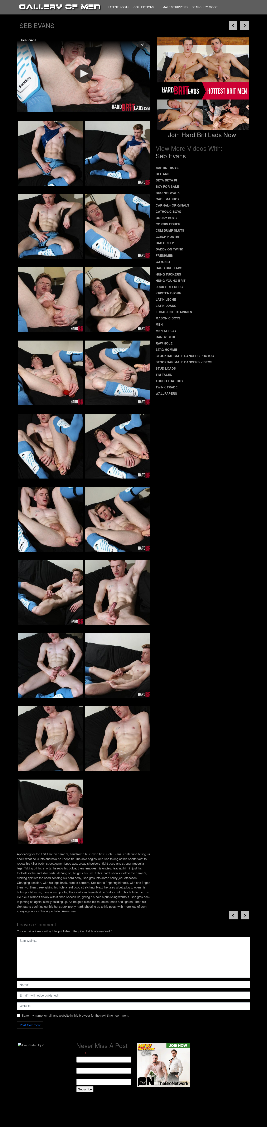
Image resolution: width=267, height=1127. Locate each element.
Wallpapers (166, 393)
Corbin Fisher (168, 224)
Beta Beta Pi (166, 180)
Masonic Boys (168, 318)
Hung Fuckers (168, 274)
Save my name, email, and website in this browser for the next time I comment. (75, 1015)
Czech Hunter (168, 236)
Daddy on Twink (169, 249)
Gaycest (163, 261)
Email (81, 1054)
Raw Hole (164, 343)
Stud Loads (166, 368)
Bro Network (168, 192)
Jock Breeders (169, 287)
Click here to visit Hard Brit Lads (43, 99)
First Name (84, 1065)
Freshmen (164, 255)
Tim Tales (164, 374)
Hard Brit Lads (169, 268)
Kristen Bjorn (168, 293)
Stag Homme (166, 349)
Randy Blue (166, 337)
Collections (144, 7)
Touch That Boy (169, 381)
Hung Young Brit (170, 280)
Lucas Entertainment (175, 312)
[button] (142, 45)
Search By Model (205, 7)
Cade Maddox (167, 199)
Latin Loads (166, 305)
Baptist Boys (167, 167)
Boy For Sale (167, 186)
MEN (159, 324)
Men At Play (166, 330)
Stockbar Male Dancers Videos (184, 362)
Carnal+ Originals (172, 205)
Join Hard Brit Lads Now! (203, 134)
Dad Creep (165, 243)
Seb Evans (171, 155)
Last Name (83, 1076)
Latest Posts (118, 7)
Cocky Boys (166, 218)
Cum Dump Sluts (170, 230)
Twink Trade (167, 387)
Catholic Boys (168, 211)
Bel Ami (162, 174)
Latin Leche (166, 299)
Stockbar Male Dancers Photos (185, 356)
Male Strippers (175, 7)
